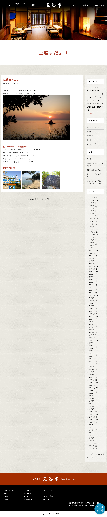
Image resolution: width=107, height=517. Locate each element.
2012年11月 (91, 417)
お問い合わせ (47, 499)
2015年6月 (90, 345)
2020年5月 (91, 240)
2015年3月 (90, 353)
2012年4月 (90, 435)
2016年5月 (90, 327)
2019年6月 (90, 256)
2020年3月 (91, 242)
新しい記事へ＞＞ (49, 199)
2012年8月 (90, 425)
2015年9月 (90, 343)
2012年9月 (90, 422)
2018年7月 (90, 277)
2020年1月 (90, 248)
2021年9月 (90, 221)
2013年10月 (91, 388)
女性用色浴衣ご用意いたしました (94, 175)
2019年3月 (90, 261)
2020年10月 (91, 235)
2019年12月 (91, 250)
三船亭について (9, 490)
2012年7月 (90, 427)
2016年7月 (90, 322)
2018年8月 (90, 274)
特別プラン (91, 144)
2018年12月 (91, 266)
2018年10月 (91, 272)
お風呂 (6, 499)
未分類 (89, 140)
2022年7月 (91, 206)
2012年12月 (91, 414)
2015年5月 (90, 348)
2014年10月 (91, 361)
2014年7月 (90, 364)
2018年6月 (90, 279)
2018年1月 (90, 293)
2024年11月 (91, 198)
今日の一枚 (91, 131)
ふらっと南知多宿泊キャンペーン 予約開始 (94, 182)
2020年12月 (91, 229)
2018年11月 (91, 269)
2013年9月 (90, 390)
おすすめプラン (92, 127)
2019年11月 (91, 253)
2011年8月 (90, 446)
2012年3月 (90, 438)
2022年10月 (91, 200)
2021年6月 (90, 224)
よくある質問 (47, 496)
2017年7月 (90, 301)
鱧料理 (26, 496)
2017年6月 (90, 303)
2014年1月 (90, 380)
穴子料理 (27, 490)
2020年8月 (91, 237)
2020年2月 (91, 245)
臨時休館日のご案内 (94, 170)
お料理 (33, 5)
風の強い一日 (91, 159)
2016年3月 (90, 332)
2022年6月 (91, 208)
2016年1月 (90, 335)
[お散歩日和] (31, 187)
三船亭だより (98, 5)
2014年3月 (90, 375)
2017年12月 (91, 295)
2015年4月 (90, 351)
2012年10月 (91, 420)
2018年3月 (90, 287)
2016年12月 (91, 311)
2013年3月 (90, 406)
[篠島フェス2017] (12, 187)
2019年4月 (90, 258)
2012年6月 (90, 430)
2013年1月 (90, 412)
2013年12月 (91, 382)
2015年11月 (91, 338)
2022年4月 (91, 213)
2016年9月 (90, 319)
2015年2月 (90, 356)
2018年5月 (90, 282)
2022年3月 (91, 216)
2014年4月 (90, 372)
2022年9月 (91, 203)
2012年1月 (90, 441)
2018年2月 (90, 290)
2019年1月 (90, 264)
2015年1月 (90, 359)
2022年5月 (91, 211)
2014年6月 (90, 367)
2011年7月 (90, 449)
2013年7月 (90, 396)
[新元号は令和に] (51, 187)
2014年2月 (90, 377)
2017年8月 (90, 298)
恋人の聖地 (16, 152)
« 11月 (89, 113)
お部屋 (74, 5)
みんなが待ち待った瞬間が (22, 149)
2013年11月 (91, 385)
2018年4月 (90, 285)
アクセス (45, 493)
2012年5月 (90, 433)
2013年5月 (90, 401)
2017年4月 (90, 309)
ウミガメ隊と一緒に (19, 156)
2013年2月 (90, 409)
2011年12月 (91, 443)
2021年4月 (90, 227)
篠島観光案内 (29, 499)
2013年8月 (90, 393)
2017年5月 (90, 306)
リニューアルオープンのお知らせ (95, 164)
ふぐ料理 (27, 493)
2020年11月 (91, 232)
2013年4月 (90, 404)
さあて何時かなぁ (18, 162)
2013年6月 (90, 398)
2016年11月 (91, 314)
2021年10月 (91, 219)
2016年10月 (91, 316)
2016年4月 (90, 330)
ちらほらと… (17, 159)
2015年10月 (91, 340)
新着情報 (90, 136)
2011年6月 (90, 451)
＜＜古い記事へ (34, 199)
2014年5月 (90, 369)
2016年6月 (90, 324)
